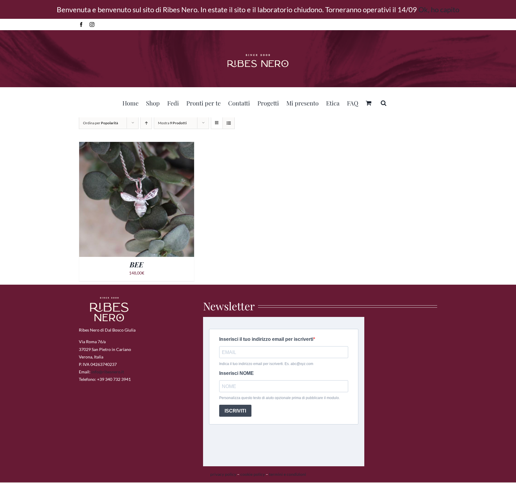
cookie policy (252, 474)
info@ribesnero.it (107, 371)
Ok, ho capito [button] (438, 9)
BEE (136, 264)
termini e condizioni (287, 474)
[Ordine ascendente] (146, 123)
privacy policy (223, 474)
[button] (383, 102)
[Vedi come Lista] (228, 123)
